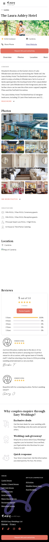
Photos (21, 57)
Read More (6, 101)
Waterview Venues (8, 506)
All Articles (30, 482)
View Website (31, 44)
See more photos (9, 199)
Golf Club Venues (7, 488)
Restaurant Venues (8, 502)
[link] (2, 528)
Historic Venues (7, 491)
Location (33, 57)
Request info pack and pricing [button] (24, 51)
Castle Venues (6, 480)
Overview (7, 57)
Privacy (13, 524)
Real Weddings (31, 490)
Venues (4, 476)
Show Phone (9, 44)
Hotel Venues (6, 495)
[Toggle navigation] (4, 3)
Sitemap (4, 524)
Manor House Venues (9, 499)
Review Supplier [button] (24, 311)
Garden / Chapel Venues (10, 484)
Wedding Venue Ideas (34, 486)
